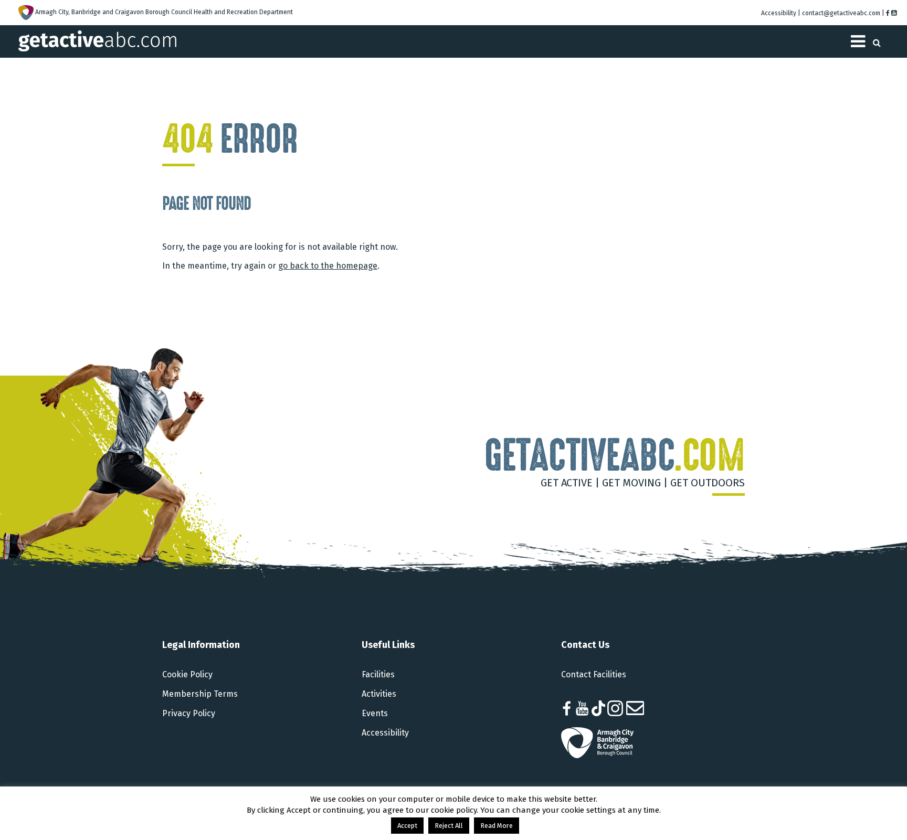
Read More (496, 826)
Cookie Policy (187, 674)
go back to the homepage (327, 266)
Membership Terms (200, 694)
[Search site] (877, 39)
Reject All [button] (449, 826)
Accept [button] (407, 826)
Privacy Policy (188, 713)
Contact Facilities (593, 674)
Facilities (378, 674)
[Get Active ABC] (97, 40)
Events (375, 713)
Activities (379, 694)
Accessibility (385, 733)
